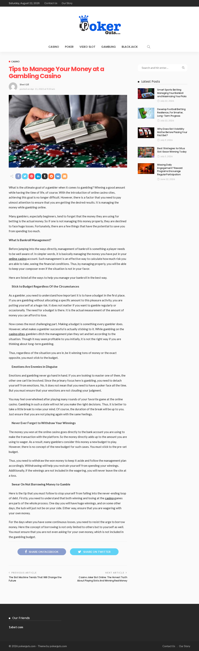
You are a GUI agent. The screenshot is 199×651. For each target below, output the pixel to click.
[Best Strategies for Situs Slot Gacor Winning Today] (146, 152)
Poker (69, 47)
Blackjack (130, 47)
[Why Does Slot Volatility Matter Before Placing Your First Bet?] (146, 132)
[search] (149, 47)
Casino (53, 47)
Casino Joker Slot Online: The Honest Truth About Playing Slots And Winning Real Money (102, 579)
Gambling (108, 47)
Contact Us (51, 3)
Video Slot (87, 47)
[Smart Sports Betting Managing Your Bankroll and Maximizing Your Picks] (146, 93)
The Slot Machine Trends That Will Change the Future (35, 579)
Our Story (67, 3)
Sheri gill (24, 84)
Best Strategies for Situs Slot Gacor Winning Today (171, 150)
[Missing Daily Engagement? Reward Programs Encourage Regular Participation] (146, 168)
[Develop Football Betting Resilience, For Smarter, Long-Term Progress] (146, 113)
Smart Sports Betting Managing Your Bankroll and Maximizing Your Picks (171, 93)
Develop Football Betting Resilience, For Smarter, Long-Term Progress (171, 112)
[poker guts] (99, 24)
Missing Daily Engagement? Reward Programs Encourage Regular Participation (169, 169)
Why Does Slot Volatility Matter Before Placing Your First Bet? (172, 132)
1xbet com (16, 627)
